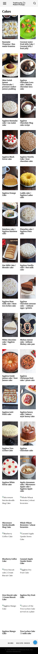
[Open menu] (4, 3)
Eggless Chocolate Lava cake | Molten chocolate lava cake (26, 84)
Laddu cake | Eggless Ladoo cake (26, 195)
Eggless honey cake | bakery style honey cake (27, 414)
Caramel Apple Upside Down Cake (26, 561)
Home (11, 643)
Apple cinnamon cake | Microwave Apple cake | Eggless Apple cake (27, 486)
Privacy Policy (26, 651)
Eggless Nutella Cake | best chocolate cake (27, 159)
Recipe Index (23, 643)
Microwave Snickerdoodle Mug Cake (8, 525)
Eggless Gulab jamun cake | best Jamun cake (10, 378)
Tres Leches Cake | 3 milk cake (27, 632)
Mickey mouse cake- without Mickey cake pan (27, 342)
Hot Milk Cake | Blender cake (9, 266)
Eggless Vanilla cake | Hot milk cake (26, 267)
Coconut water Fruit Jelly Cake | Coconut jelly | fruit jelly (27, 45)
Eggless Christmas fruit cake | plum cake (27, 378)
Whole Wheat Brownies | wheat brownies (27, 525)
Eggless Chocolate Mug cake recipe (26, 123)
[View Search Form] (34, 3)
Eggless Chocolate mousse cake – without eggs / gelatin (28, 304)
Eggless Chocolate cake (26, 449)
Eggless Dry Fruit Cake (27, 596)
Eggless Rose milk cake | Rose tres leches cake (9, 303)
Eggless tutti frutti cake (7, 413)
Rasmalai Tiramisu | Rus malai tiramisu (8, 44)
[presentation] (10, 27)
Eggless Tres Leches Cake (7, 449)
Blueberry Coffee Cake (9, 560)
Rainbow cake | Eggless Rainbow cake (9, 231)
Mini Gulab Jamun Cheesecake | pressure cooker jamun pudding (9, 84)
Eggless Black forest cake (8, 158)
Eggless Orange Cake (9, 194)
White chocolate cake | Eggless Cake (9, 342)
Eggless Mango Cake (9, 632)
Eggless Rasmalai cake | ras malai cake (9, 123)
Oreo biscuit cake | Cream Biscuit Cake (9, 597)
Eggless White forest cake (8, 483)
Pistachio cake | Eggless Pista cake (27, 231)
